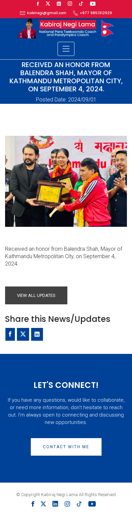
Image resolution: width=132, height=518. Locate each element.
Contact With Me (66, 447)
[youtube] (92, 4)
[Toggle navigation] (66, 49)
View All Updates (36, 295)
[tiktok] (81, 4)
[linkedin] (59, 4)
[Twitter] (48, 4)
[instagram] (70, 4)
